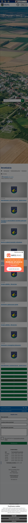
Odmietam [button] (14, 521)
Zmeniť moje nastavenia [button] (14, 518)
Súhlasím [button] (14, 515)
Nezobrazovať (18, 252)
